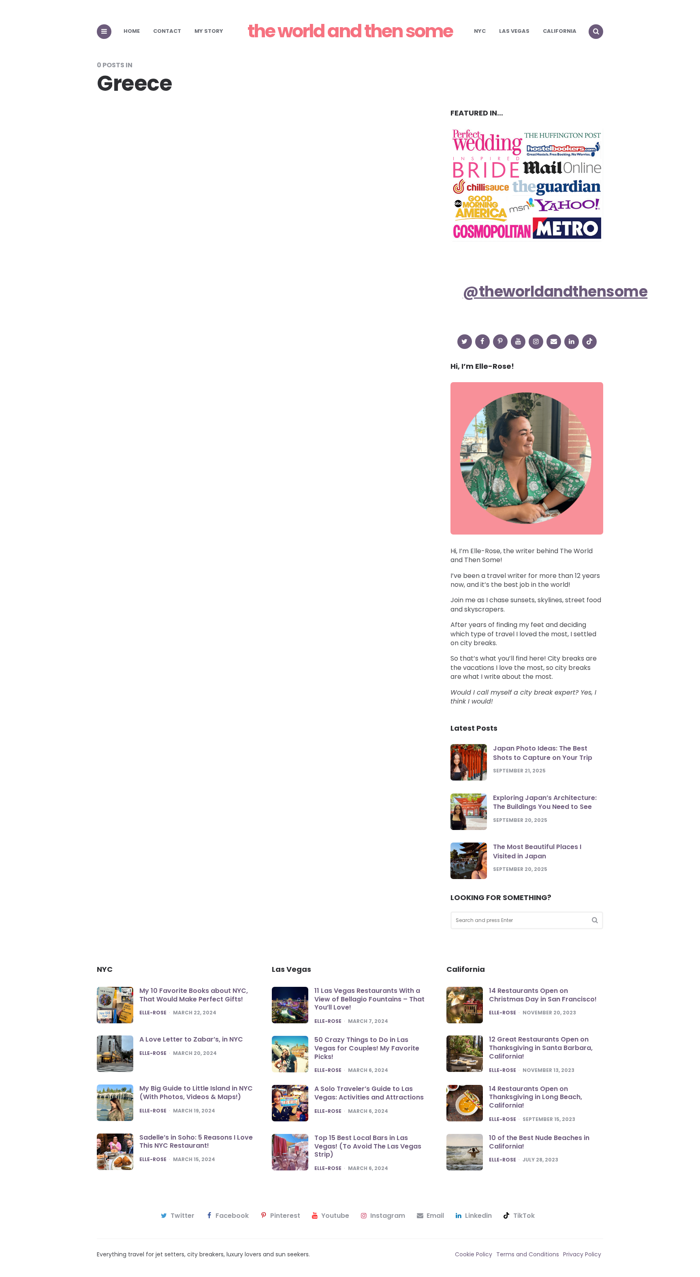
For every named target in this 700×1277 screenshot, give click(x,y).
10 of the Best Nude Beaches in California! (539, 1142)
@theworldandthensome (555, 291)
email (435, 1215)
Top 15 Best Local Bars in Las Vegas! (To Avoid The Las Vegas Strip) (367, 1146)
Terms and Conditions (527, 1254)
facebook (232, 1215)
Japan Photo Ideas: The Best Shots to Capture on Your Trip (542, 753)
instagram (387, 1215)
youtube (335, 1215)
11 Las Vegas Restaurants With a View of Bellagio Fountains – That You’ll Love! (369, 999)
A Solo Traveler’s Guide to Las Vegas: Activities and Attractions (369, 1093)
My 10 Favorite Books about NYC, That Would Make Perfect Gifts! (193, 995)
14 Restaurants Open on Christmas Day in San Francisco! (543, 995)
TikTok (524, 1215)
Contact (167, 31)
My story (208, 31)
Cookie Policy (473, 1254)
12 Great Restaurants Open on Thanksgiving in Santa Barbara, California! (541, 1048)
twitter (182, 1215)
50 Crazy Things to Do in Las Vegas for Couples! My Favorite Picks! (366, 1048)
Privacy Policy (582, 1254)
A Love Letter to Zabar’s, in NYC (191, 1039)
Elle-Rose (152, 1013)
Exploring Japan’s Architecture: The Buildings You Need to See (545, 802)
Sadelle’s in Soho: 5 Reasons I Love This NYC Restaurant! (196, 1142)
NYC (480, 31)
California (559, 31)
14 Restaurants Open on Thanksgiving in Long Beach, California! (535, 1097)
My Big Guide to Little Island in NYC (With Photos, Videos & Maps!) (196, 1093)
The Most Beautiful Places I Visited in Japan (537, 851)
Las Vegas (514, 31)
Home (132, 31)
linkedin (478, 1215)
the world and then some (350, 31)
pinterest (285, 1215)
